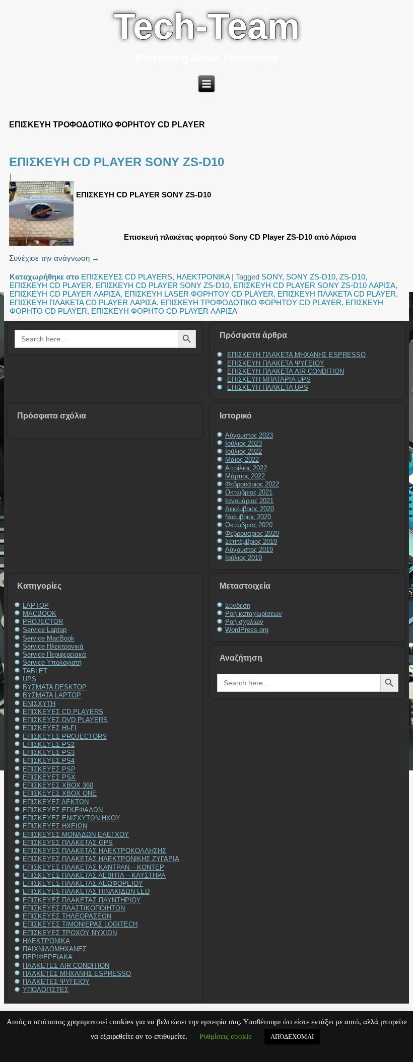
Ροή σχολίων (244, 621)
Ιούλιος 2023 (243, 443)
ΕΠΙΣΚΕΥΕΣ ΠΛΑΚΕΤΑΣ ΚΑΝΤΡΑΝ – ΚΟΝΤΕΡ (93, 867)
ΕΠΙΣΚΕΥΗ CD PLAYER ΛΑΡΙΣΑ (65, 294)
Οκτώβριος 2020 (248, 525)
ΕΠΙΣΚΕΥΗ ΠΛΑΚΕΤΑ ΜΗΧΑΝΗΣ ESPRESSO (296, 355)
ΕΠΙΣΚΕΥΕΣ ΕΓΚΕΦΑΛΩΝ (63, 810)
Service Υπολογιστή (52, 662)
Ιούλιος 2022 (243, 451)
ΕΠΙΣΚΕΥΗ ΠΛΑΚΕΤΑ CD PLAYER (337, 294)
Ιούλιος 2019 (243, 557)
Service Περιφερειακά (54, 654)
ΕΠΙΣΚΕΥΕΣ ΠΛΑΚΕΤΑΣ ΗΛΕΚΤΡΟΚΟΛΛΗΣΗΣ (94, 851)
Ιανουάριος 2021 (249, 501)
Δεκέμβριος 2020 (249, 509)
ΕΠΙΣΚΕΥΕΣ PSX (49, 777)
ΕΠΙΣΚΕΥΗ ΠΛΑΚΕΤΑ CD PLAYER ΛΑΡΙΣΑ (83, 302)
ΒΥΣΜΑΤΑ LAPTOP (52, 695)
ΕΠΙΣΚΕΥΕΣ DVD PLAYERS (65, 720)
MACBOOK (39, 613)
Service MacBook (49, 638)
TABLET (35, 671)
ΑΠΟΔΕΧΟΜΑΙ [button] (292, 1036)
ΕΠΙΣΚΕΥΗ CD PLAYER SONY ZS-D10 (116, 162)
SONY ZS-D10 (310, 276)
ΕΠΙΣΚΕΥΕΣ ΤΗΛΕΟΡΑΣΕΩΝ (67, 916)
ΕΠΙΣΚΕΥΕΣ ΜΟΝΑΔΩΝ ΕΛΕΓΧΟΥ (76, 834)
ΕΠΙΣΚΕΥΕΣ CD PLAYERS (126, 276)
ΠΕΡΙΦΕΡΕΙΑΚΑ (48, 957)
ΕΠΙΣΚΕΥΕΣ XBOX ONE (60, 793)
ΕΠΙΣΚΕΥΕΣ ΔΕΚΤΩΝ (56, 802)
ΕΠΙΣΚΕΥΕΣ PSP (49, 769)
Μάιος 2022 (242, 459)
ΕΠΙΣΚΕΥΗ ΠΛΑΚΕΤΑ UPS (267, 387)
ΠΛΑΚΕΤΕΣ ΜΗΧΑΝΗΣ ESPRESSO (77, 973)
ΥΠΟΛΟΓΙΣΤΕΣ (45, 990)
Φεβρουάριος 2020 (252, 533)
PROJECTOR (43, 621)
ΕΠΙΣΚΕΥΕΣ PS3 (49, 752)
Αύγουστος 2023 (249, 435)
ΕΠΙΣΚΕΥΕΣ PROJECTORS (65, 736)
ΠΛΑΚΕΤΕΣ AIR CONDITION (66, 965)
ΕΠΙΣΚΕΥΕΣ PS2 (49, 744)
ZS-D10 (352, 276)
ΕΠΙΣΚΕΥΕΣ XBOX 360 (58, 785)
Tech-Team (206, 26)
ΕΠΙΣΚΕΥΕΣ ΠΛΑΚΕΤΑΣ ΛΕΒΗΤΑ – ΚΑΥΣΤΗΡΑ (94, 875)
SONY (271, 276)
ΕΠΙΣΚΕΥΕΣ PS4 (49, 760)
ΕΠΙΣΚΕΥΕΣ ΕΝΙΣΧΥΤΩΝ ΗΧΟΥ (71, 818)
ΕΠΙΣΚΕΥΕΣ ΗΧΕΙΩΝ (55, 826)
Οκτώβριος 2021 (248, 492)
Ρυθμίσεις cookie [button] (225, 1036)
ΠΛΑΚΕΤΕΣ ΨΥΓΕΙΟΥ (56, 981)
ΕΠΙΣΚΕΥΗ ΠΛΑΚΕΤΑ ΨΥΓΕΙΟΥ (275, 363)
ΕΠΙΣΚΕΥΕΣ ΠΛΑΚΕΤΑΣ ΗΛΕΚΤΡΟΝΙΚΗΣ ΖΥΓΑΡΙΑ (101, 859)
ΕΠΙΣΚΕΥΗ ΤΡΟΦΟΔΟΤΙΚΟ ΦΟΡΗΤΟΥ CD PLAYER (251, 302)
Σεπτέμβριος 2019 (251, 541)
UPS (29, 679)
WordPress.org (246, 629)
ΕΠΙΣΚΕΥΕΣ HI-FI (50, 728)
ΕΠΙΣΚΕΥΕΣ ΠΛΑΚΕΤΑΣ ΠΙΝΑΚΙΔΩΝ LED (86, 891)
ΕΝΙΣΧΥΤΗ (39, 703)
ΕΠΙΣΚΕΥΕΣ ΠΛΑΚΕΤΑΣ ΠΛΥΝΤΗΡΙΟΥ (82, 900)
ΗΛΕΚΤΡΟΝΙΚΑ (203, 276)
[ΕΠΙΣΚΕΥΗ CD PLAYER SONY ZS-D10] (42, 245)
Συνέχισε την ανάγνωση (54, 258)
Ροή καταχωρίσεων (253, 613)
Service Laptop (44, 629)
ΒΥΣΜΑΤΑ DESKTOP (55, 687)
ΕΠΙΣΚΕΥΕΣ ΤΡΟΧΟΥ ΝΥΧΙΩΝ (70, 933)
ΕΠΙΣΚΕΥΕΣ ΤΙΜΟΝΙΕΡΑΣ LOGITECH (80, 924)
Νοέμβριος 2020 (248, 517)
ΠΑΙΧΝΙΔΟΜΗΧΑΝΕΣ (55, 949)
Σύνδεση (237, 605)
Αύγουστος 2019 (249, 549)
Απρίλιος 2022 (246, 468)
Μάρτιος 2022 (245, 476)
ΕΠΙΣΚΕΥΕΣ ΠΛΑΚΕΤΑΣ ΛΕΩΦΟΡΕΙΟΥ (83, 883)
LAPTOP (36, 605)
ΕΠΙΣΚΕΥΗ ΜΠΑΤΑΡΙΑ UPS (269, 379)
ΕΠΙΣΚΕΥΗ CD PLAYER (51, 285)
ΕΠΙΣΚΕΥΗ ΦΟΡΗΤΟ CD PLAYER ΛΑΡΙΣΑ (164, 311)
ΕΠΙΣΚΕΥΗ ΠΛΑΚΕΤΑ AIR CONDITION (285, 371)
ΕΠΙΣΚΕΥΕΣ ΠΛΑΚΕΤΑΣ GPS (68, 842)
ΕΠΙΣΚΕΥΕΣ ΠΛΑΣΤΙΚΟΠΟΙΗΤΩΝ (74, 908)
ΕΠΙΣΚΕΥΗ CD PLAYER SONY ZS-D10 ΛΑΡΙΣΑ (314, 285)
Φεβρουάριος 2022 (252, 484)
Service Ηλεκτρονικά (53, 646)
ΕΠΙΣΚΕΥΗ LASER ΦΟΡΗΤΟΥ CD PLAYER (198, 294)
